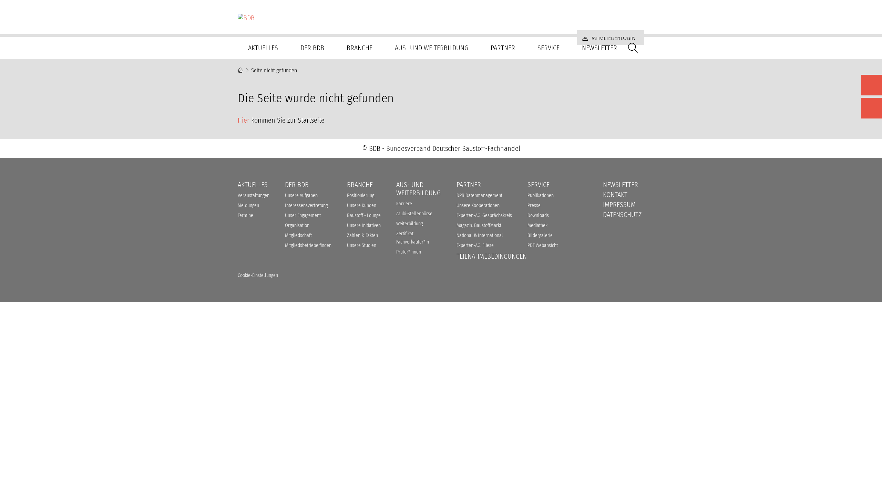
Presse (534, 205)
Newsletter (599, 48)
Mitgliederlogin (613, 38)
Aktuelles (263, 48)
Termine (245, 215)
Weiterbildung (409, 224)
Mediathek (537, 225)
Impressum (619, 204)
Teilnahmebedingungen (492, 256)
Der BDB (312, 48)
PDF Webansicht (542, 245)
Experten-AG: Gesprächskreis (484, 215)
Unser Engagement (303, 215)
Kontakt (615, 194)
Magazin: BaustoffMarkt (479, 225)
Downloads (538, 215)
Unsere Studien (361, 245)
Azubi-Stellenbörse (414, 214)
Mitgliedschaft (298, 235)
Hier (243, 120)
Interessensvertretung (306, 205)
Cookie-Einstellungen (258, 275)
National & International (480, 235)
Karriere (404, 204)
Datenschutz (622, 214)
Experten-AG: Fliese (475, 245)
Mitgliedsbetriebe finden (308, 245)
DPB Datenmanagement (479, 195)
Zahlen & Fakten (362, 235)
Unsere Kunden (361, 205)
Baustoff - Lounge (364, 215)
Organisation (297, 225)
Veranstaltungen (253, 195)
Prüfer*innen (408, 252)
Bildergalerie (540, 235)
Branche (359, 48)
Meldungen (248, 205)
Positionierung (360, 195)
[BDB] (441, 18)
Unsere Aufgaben (301, 195)
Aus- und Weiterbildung (431, 48)
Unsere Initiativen (364, 225)
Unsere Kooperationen (478, 205)
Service (548, 48)
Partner (503, 48)
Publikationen (540, 195)
